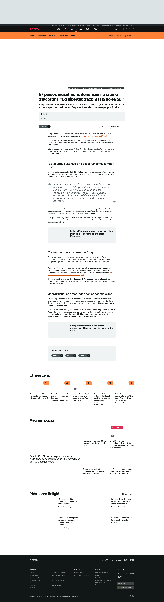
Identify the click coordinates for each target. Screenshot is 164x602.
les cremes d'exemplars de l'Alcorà (94, 136)
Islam (69, 355)
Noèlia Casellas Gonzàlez (118, 507)
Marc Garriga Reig (120, 402)
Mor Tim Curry (80, 25)
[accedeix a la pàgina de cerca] (130, 29)
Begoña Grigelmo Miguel (65, 507)
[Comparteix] (105, 126)
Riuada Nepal (62, 25)
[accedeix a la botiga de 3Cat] (126, 29)
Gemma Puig (55, 400)
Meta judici (88, 25)
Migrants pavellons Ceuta (107, 25)
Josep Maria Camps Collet (65, 528)
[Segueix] (48, 126)
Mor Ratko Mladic (71, 25)
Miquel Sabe (97, 402)
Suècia (83, 355)
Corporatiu (118, 29)
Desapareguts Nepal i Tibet (121, 25)
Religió (43, 126)
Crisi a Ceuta (96, 25)
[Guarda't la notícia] (100, 126)
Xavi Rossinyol (63, 400)
